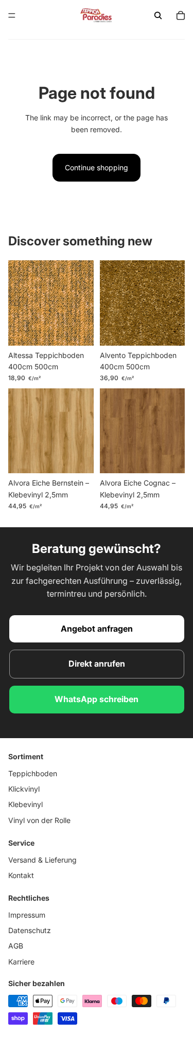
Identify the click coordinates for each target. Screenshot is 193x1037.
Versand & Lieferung (42, 859)
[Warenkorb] (180, 15)
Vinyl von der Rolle (39, 819)
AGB (15, 945)
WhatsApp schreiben (96, 699)
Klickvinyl (24, 788)
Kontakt (21, 875)
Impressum (26, 914)
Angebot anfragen (97, 628)
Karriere (21, 961)
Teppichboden (32, 772)
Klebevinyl (25, 804)
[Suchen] (158, 15)
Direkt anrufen (96, 663)
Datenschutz (29, 930)
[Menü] (12, 15)
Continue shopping (96, 167)
